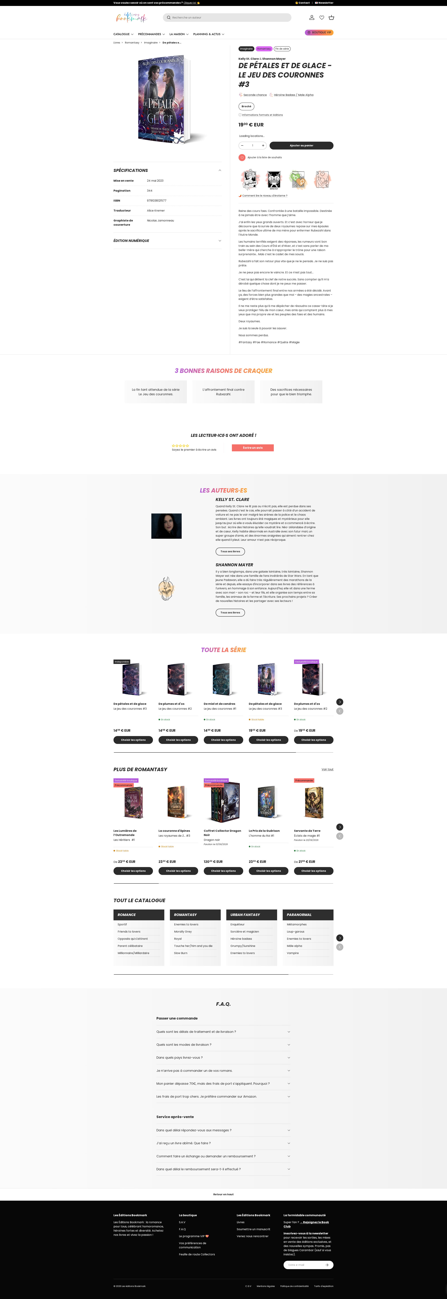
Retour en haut (223, 1194)
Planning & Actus (206, 34)
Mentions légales (266, 1286)
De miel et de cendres (219, 704)
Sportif (122, 924)
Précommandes (149, 34)
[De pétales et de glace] (133, 679)
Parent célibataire (130, 946)
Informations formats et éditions (262, 115)
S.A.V (182, 1222)
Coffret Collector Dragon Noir (222, 833)
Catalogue (121, 34)
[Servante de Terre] (314, 802)
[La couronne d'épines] (178, 802)
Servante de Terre (307, 831)
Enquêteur (237, 924)
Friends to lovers (129, 932)
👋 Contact (302, 3)
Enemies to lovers (186, 924)
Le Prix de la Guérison (264, 831)
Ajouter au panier (301, 145)
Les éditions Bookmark (133, 1286)
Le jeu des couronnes (281, 75)
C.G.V (248, 1286)
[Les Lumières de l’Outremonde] (133, 802)
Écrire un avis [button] (253, 448)
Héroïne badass (241, 939)
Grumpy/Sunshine (242, 946)
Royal (178, 939)
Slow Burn (180, 953)
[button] (331, 17)
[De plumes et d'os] (178, 679)
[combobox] (227, 17)
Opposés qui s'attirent (133, 939)
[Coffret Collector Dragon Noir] (223, 802)
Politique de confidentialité (294, 1286)
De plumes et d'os (171, 704)
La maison (177, 34)
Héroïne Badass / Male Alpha (293, 94)
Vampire (293, 953)
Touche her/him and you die (193, 946)
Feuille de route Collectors (197, 1254)
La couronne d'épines (174, 831)
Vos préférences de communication (192, 1245)
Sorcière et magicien (244, 932)
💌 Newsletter (324, 3)
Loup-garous (295, 932)
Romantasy (132, 42)
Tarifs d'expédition (324, 1286)
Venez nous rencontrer (253, 1236)
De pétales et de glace (129, 704)
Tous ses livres (230, 551)
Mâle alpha (294, 946)
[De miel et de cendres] (223, 679)
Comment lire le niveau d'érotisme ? (264, 195)
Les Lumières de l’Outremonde (125, 833)
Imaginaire (151, 42)
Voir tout (328, 769)
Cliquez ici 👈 (222, 3)
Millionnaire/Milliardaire (133, 953)
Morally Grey (183, 932)
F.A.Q (182, 1229)
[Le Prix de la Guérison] (268, 802)
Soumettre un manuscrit (253, 1229)
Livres (116, 42)
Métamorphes (297, 924)
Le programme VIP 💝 (194, 1236)
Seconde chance (255, 94)
